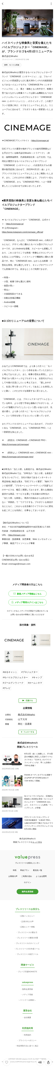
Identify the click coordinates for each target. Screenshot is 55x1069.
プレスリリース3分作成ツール (27, 949)
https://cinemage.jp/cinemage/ (15, 444)
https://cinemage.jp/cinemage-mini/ (17, 457)
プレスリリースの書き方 (27, 932)
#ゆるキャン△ (10, 672)
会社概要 (27, 1017)
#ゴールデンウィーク (13, 683)
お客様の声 (12, 876)
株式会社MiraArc (10, 56)
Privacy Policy (34, 1061)
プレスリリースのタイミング (27, 943)
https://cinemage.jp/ (40, 140)
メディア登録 (27, 995)
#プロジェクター (29, 672)
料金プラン (24, 870)
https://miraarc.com (16, 535)
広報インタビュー (27, 916)
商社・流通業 (25, 724)
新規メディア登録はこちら (29, 594)
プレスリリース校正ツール (27, 954)
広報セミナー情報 (27, 927)
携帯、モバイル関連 (11, 65)
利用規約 (27, 1035)
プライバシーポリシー (27, 1040)
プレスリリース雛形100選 (27, 938)
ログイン (27, 882)
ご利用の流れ (26, 876)
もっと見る (37, 842)
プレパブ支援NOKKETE (27, 972)
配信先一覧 (37, 870)
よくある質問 (41, 876)
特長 (14, 870)
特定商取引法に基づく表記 (27, 1046)
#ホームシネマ (35, 683)
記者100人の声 (27, 921)
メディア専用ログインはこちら (29, 602)
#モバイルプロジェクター (15, 677)
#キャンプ (37, 677)
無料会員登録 (27, 891)
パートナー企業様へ (27, 1000)
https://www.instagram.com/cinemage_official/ (22, 232)
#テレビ (6, 688)
